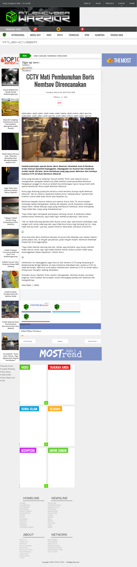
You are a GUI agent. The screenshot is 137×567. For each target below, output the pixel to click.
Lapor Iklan (24, 554)
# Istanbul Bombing (7, 369)
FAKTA (22, 515)
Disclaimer (24, 548)
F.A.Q (22, 558)
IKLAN (98, 3)
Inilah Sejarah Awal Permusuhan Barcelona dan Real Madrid (10, 325)
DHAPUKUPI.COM (55, 550)
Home (36, 55)
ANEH (50, 527)
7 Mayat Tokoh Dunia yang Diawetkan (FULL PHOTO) (10, 221)
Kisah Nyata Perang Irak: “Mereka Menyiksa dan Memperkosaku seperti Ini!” (10, 158)
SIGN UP (87, 3)
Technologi (74, 35)
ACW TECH (52, 544)
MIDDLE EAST (53, 507)
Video (49, 35)
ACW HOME (52, 540)
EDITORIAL (24, 509)
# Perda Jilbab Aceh (7, 378)
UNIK (50, 525)
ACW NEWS (52, 542)
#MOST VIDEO (91, 29)
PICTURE (51, 523)
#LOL (50, 519)
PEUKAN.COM (53, 546)
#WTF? (50, 521)
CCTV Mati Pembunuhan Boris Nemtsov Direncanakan (60, 80)
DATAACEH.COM (54, 548)
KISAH (22, 517)
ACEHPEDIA (25, 507)
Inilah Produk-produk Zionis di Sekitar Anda (11, 294)
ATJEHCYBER (59, 562)
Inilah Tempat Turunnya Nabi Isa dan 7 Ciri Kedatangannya (11, 253)
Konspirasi (52, 55)
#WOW (50, 517)
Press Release (25, 552)
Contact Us (24, 542)
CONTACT (121, 4)
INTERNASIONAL (17, 35)
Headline (42, 55)
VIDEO (50, 515)
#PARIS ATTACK (45, 29)
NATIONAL (52, 509)
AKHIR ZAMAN (26, 511)
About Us (23, 540)
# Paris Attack (5, 372)
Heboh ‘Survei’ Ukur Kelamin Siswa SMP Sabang (10, 264)
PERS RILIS (109, 3)
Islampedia (100, 35)
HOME (132, 3)
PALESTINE (52, 513)
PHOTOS (23, 521)
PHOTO (60, 35)
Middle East (35, 35)
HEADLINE (52, 503)
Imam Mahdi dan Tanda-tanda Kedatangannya (10, 92)
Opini (87, 35)
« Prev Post (27, 341)
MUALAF (23, 523)
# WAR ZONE (5, 375)
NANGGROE (53, 511)
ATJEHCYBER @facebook (39, 305)
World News (62, 55)
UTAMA (23, 503)
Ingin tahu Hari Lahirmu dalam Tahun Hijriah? (11, 190)
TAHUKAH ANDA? (27, 527)
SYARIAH (23, 525)
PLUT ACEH (52, 552)
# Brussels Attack (6, 366)
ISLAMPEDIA (25, 505)
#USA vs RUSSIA (68, 29)
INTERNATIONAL (54, 505)
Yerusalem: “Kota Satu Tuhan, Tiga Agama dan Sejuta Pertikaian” (11, 357)
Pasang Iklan (25, 556)
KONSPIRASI (25, 513)
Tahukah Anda (116, 35)
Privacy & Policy (26, 550)
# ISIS (2, 381)
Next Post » (92, 341)
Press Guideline (26, 546)
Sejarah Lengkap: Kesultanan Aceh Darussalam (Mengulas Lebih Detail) (10, 124)
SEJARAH (24, 519)
